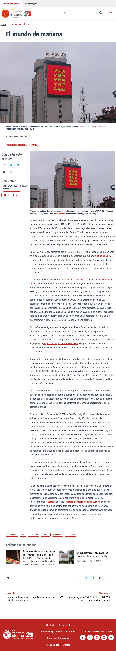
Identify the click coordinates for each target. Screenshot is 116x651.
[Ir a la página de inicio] (19, 12)
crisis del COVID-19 (73, 279)
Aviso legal (64, 625)
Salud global (70, 534)
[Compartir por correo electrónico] (4, 172)
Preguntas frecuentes (58, 638)
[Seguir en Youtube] (111, 637)
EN (68, 13)
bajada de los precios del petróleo (60, 343)
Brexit (51, 501)
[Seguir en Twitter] (90, 637)
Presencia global (31, 3)
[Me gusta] (8, 578)
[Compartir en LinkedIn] (18, 165)
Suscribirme (13, 195)
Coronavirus (33, 534)
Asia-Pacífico (12, 534)
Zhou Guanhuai (101, 126)
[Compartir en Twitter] (11, 165)
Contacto (50, 625)
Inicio (3, 24)
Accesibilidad (52, 645)
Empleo (66, 645)
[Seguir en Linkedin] (104, 637)
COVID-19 (46, 534)
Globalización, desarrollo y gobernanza (22, 145)
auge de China (104, 256)
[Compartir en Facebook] (4, 165)
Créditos (70, 631)
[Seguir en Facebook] (83, 637)
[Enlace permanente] (11, 172)
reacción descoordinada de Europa (82, 501)
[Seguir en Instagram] (97, 637)
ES (64, 13)
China (23, 534)
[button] (101, 12)
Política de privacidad (52, 631)
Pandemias (57, 534)
